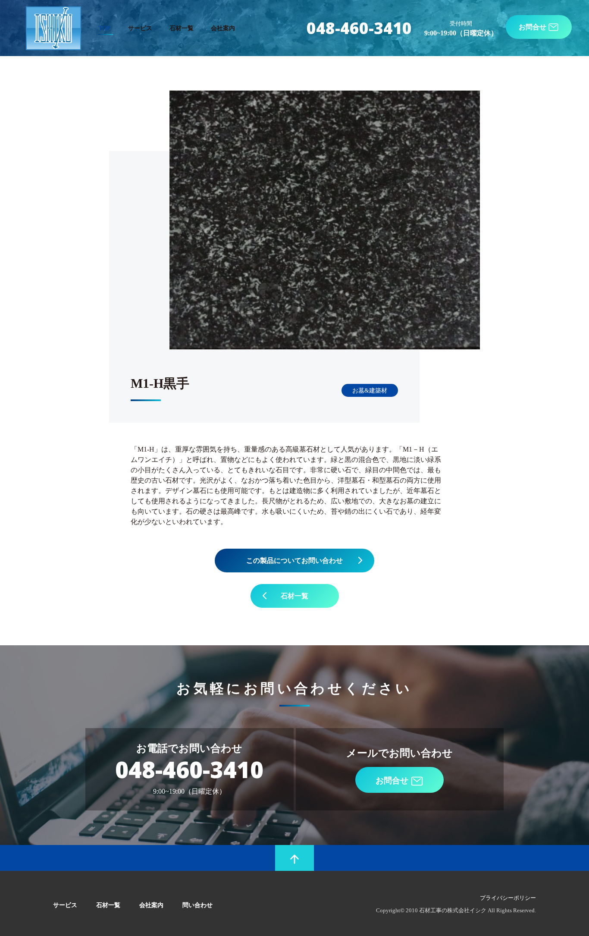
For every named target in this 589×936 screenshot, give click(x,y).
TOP (104, 28)
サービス (140, 28)
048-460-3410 (359, 28)
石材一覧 (181, 28)
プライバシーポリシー (508, 898)
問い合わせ (197, 904)
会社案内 (223, 28)
